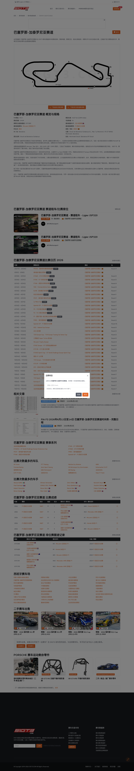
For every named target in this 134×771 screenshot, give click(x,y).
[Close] (87, 375)
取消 (78, 394)
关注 (85, 394)
